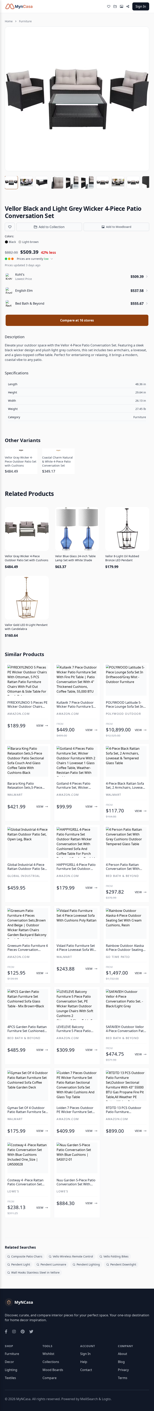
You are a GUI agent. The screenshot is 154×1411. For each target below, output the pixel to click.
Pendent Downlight (123, 1264)
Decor (9, 1362)
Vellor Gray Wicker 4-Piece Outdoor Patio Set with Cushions (20, 461)
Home (9, 21)
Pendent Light (20, 1264)
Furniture (25, 21)
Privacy (123, 1370)
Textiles (10, 1378)
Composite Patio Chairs (26, 1256)
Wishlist (48, 1354)
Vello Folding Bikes (116, 1256)
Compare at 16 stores (77, 320)
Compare (50, 1378)
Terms (122, 1378)
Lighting (11, 1370)
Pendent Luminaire (53, 1264)
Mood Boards (53, 1370)
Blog (121, 1362)
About (122, 1354)
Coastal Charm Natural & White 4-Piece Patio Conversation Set (57, 461)
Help (83, 1362)
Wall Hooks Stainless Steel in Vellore (35, 1272)
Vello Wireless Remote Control (73, 1256)
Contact (86, 1370)
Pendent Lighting (88, 1264)
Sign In (141, 6)
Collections (51, 1362)
